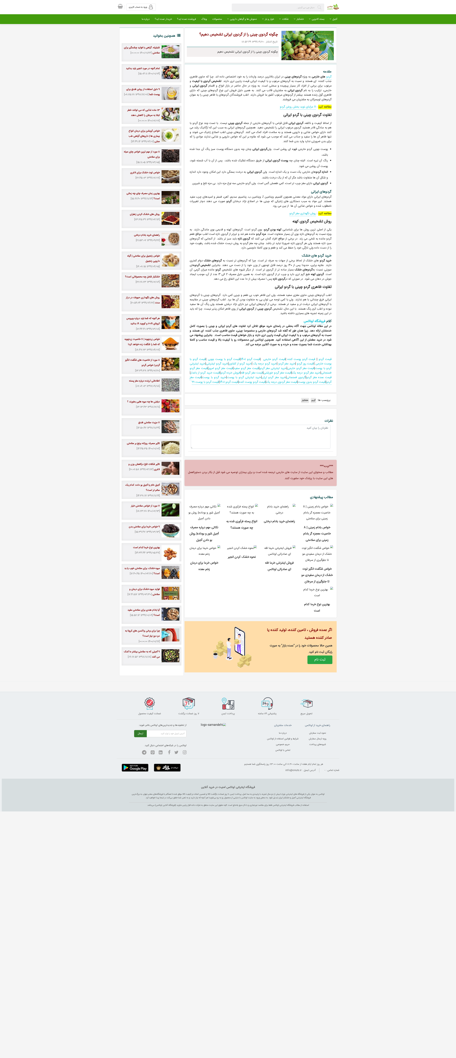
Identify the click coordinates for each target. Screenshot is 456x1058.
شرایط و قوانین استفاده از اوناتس (283, 739)
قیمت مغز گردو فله (252, 372)
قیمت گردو (325, 359)
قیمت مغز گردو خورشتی (277, 372)
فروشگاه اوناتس (314, 321)
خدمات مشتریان (283, 725)
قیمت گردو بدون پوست (311, 382)
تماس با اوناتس (282, 750)
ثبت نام (319, 660)
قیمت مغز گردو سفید (246, 368)
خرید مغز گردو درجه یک (306, 372)
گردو (328, 76)
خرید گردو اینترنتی (217, 363)
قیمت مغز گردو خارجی (300, 368)
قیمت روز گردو (305, 363)
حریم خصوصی (283, 744)
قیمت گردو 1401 (250, 359)
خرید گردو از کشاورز (240, 363)
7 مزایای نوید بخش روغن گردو (298, 107)
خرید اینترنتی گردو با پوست (244, 377)
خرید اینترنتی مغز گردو (273, 368)
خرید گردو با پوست (214, 377)
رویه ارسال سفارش (318, 739)
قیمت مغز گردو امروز (220, 368)
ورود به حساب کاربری (138, 7)
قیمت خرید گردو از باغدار (205, 372)
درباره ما (283, 733)
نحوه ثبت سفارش (317, 733)
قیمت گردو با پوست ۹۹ (205, 382)
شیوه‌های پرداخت (317, 744)
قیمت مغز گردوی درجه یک (281, 382)
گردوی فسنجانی (296, 377)
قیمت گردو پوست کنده (302, 359)
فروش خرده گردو (230, 372)
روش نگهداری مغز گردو (302, 213)
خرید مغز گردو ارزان (274, 377)
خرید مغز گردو (286, 363)
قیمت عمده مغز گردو (318, 377)
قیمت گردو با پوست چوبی (224, 359)
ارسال (140, 734)
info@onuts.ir (294, 770)
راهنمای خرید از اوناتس (317, 725)
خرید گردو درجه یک (265, 363)
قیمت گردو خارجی (274, 359)
